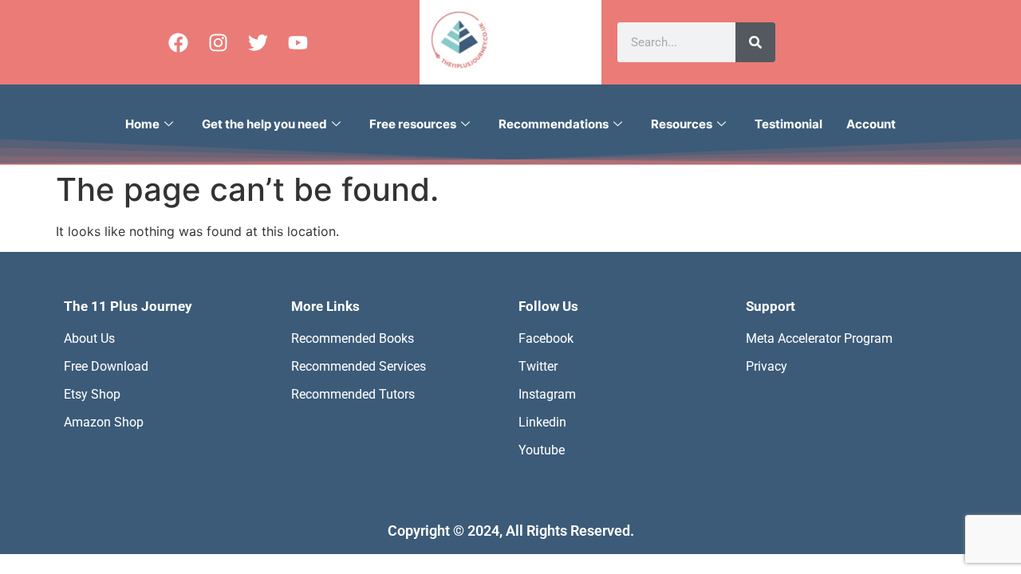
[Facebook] (178, 42)
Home (142, 124)
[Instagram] (218, 42)
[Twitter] (258, 42)
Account (871, 124)
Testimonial (788, 124)
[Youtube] (297, 42)
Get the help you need (264, 124)
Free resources (412, 124)
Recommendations (554, 124)
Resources (681, 124)
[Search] (755, 42)
